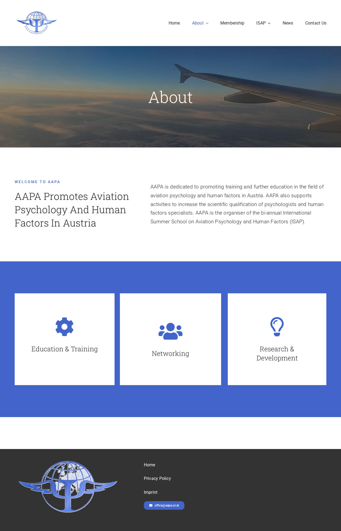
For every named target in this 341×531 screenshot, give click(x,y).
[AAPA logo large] (37, 12)
